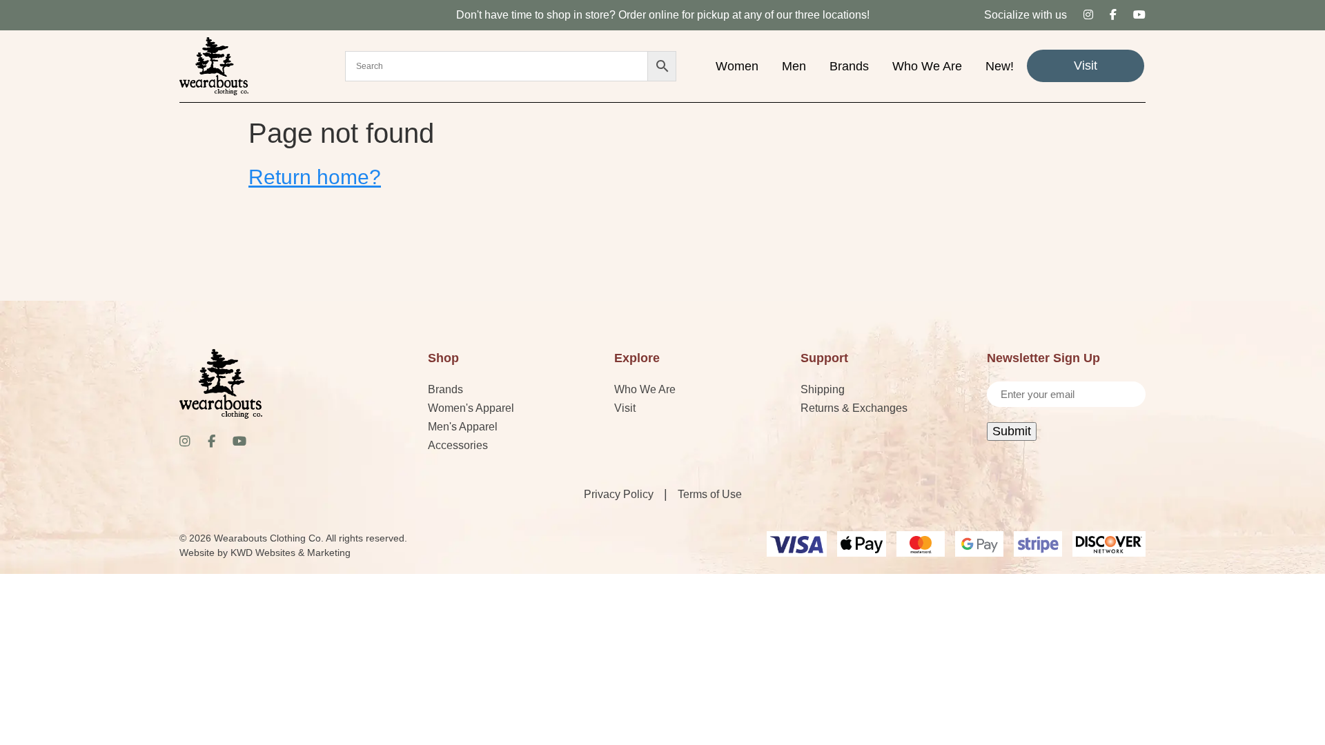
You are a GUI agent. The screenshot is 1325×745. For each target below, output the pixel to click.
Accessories (458, 445)
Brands (849, 66)
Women (737, 66)
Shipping (823, 389)
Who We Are (927, 66)
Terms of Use (710, 494)
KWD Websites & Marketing (290, 552)
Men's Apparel (463, 427)
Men (794, 66)
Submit (1011, 431)
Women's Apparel (471, 408)
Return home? (314, 177)
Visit (1085, 65)
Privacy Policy (619, 494)
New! (999, 66)
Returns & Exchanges (854, 408)
